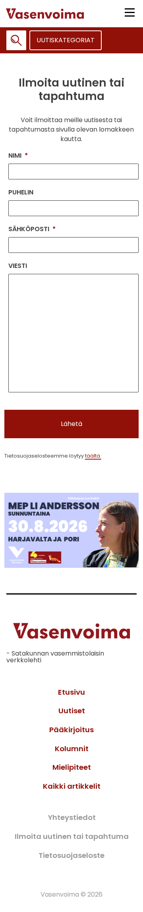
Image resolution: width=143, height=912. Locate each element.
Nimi (18, 156)
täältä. (93, 455)
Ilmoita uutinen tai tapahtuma (72, 836)
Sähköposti (32, 229)
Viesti (17, 266)
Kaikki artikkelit (71, 786)
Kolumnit (72, 749)
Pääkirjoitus (71, 730)
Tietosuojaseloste (71, 855)
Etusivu (71, 692)
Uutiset (71, 711)
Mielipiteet (71, 767)
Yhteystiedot (72, 817)
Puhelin (20, 192)
